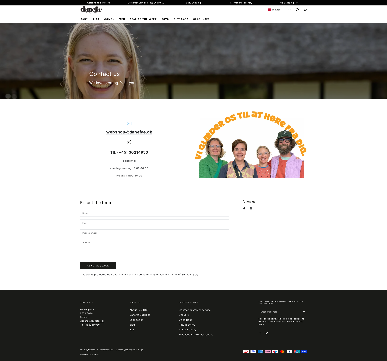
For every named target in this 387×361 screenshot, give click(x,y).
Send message (98, 265)
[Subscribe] (305, 311)
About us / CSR (139, 309)
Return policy (187, 324)
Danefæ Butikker (140, 314)
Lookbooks (136, 319)
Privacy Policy (155, 274)
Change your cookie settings (129, 350)
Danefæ (92, 350)
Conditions (185, 319)
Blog (132, 324)
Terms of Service (180, 274)
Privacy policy (187, 329)
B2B (132, 329)
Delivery (184, 314)
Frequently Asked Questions (196, 334)
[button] (297, 10)
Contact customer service (195, 309)
